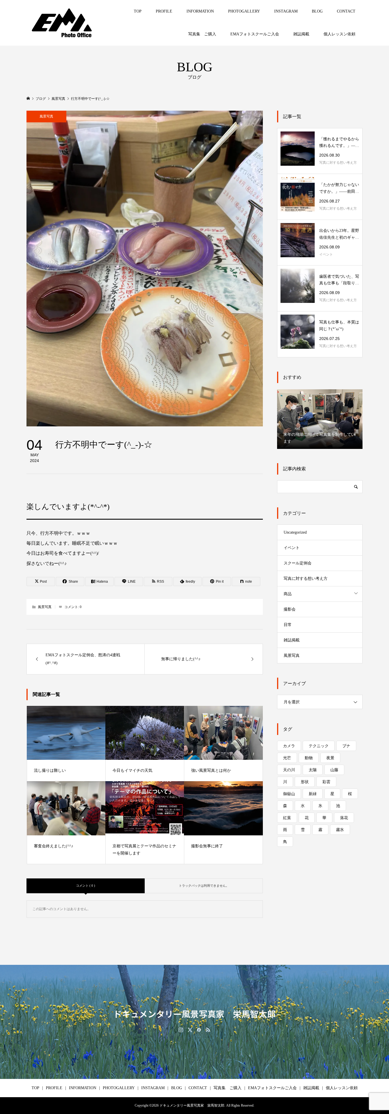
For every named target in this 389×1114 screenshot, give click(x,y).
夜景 (330, 758)
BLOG (317, 11)
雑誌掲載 (301, 34)
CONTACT (346, 11)
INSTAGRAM (286, 11)
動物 (309, 758)
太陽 (313, 770)
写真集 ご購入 (202, 34)
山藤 (334, 770)
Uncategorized (295, 532)
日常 (288, 625)
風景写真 (46, 116)
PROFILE (164, 11)
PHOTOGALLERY (244, 11)
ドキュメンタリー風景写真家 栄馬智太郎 (194, 1013)
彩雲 (326, 782)
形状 (305, 782)
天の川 (289, 770)
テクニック (319, 746)
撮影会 (290, 609)
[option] (320, 419)
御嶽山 (289, 794)
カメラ (289, 746)
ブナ (346, 746)
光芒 (287, 758)
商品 (288, 594)
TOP (138, 11)
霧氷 (340, 830)
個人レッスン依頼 (339, 34)
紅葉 (287, 818)
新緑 (313, 794)
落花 (344, 818)
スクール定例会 (298, 563)
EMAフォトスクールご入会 (254, 34)
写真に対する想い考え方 (305, 578)
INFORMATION (200, 11)
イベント (292, 548)
